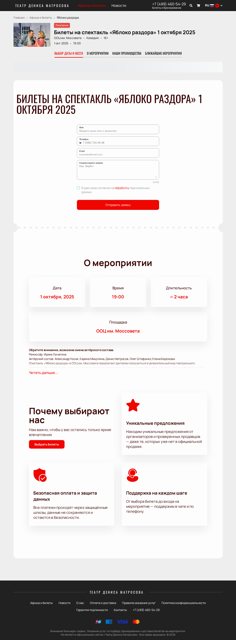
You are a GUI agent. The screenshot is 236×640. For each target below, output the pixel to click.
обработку (122, 188)
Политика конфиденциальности (184, 603)
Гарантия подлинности (92, 610)
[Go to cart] (198, 5)
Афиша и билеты (91, 5)
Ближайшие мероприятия (163, 53)
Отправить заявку (118, 205)
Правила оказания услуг (139, 603)
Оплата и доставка (103, 603)
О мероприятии (98, 53)
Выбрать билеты (46, 444)
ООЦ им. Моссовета (67, 38)
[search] (191, 5)
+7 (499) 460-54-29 (169, 4)
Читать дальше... (43, 372)
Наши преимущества (126, 53)
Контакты (120, 610)
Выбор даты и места (68, 53)
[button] (80, 142)
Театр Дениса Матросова (42, 5)
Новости (119, 5)
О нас (80, 603)
